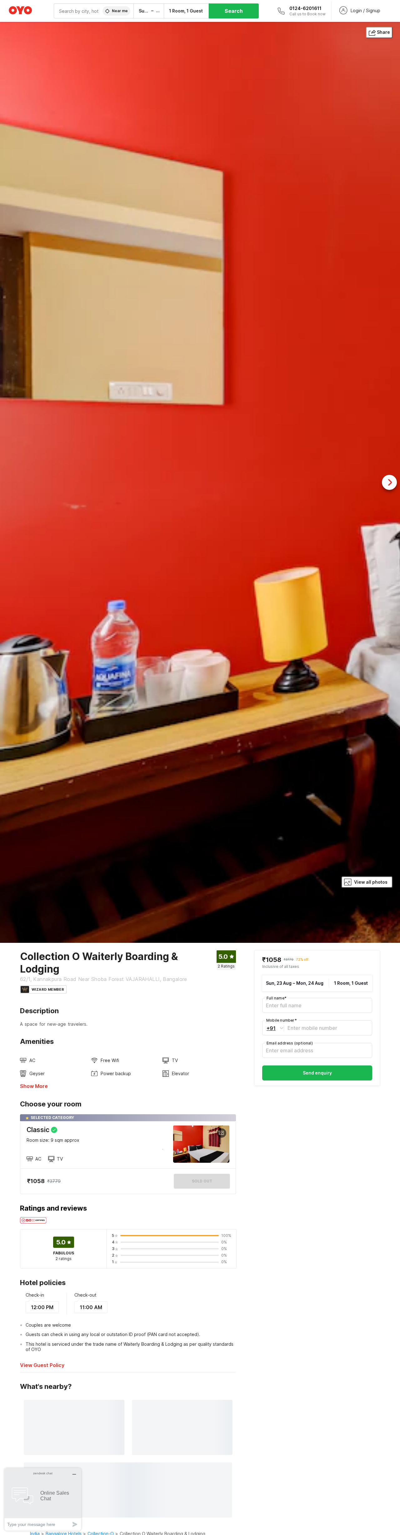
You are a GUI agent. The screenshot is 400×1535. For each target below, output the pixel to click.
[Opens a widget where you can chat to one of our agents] (42, 1499)
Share (383, 32)
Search (234, 11)
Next (389, 482)
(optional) (290, 1043)
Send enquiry (317, 1072)
